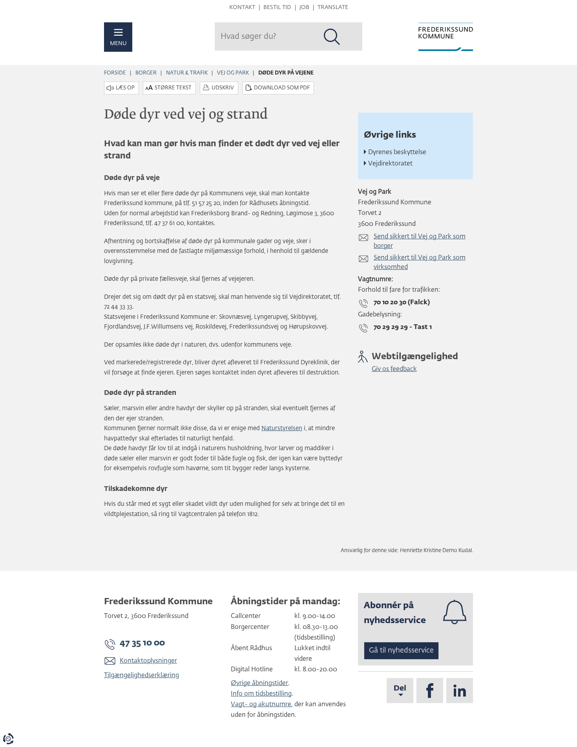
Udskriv (223, 88)
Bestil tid (277, 7)
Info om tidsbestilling (261, 694)
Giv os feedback (394, 369)
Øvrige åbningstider (259, 683)
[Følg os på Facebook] (429, 690)
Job (304, 7)
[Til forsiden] (445, 36)
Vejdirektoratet (390, 164)
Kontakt (242, 7)
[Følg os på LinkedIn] (459, 690)
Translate (333, 7)
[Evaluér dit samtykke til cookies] (8, 739)
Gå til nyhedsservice (401, 650)
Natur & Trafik (187, 73)
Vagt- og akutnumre (261, 705)
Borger (146, 73)
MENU (118, 43)
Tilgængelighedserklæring (141, 675)
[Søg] (332, 36)
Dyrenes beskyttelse (397, 152)
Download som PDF (282, 88)
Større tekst (173, 88)
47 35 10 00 (142, 643)
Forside (115, 73)
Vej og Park (233, 73)
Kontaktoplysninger (148, 661)
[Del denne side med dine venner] (400, 690)
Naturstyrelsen (281, 428)
